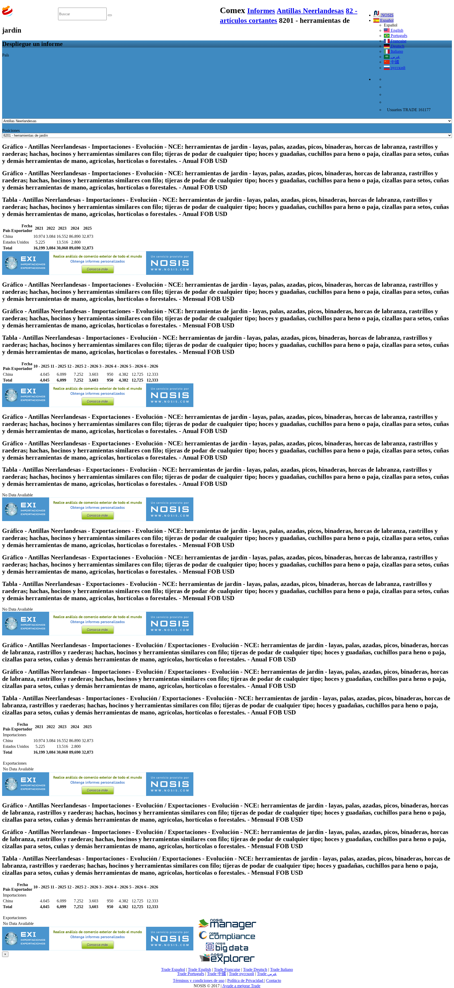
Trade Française (227, 969)
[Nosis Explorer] (227, 962)
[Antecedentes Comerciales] (227, 928)
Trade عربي (267, 973)
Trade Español (173, 969)
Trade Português (190, 973)
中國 (394, 62)
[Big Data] (227, 951)
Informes (261, 11)
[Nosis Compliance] (227, 940)
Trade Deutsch (255, 969)
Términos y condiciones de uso (198, 980)
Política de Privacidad (245, 980)
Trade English (199, 969)
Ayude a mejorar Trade (241, 986)
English (396, 30)
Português (398, 35)
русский (397, 67)
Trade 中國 (216, 973)
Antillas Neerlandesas (310, 11)
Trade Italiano (281, 969)
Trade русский (241, 973)
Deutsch (397, 46)
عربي (395, 56)
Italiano (396, 51)
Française (398, 41)
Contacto (273, 980)
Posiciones (11, 130)
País (5, 55)
